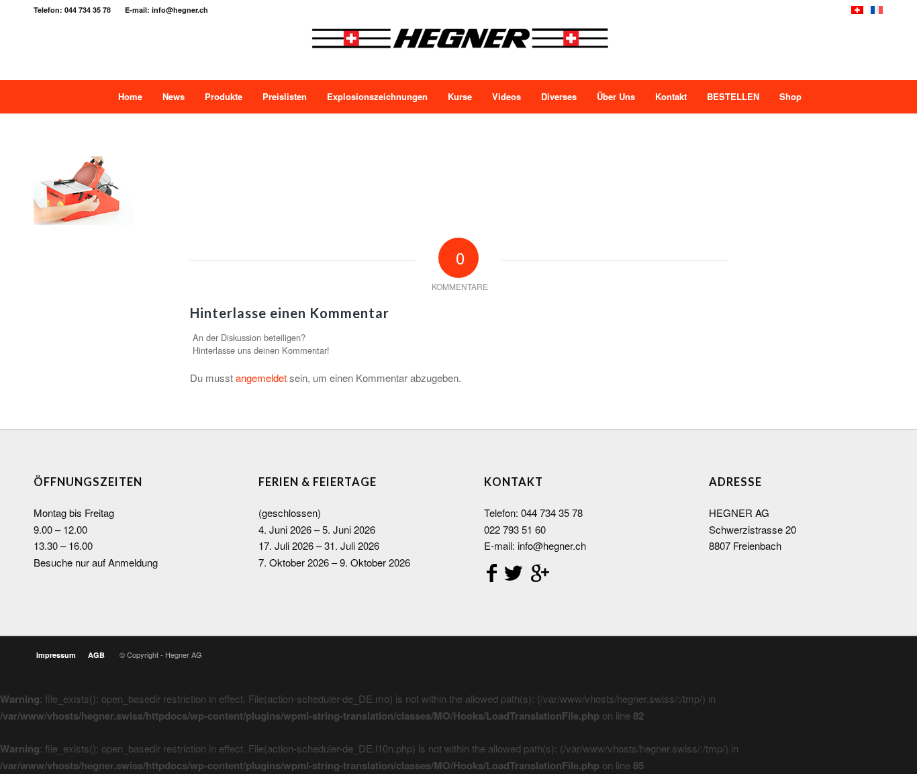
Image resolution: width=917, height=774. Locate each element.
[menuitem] (129, 96)
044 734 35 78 (552, 512)
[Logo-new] (459, 49)
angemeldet (261, 378)
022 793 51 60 (515, 529)
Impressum (56, 655)
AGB (96, 655)
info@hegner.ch (552, 545)
